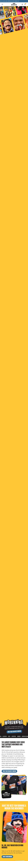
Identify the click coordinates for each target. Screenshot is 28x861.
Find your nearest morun (14, 731)
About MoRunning (7, 857)
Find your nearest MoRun (9, 771)
